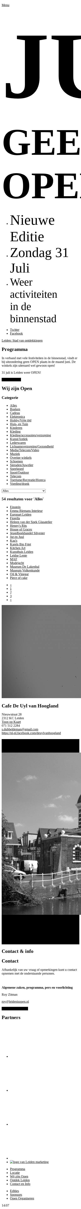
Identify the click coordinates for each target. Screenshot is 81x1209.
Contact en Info (20, 1184)
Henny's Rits (18, 525)
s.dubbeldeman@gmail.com (20, 729)
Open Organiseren (22, 1198)
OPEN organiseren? (15, 1008)
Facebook (16, 333)
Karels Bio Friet (20, 544)
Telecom (15, 476)
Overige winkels (21, 457)
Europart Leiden (20, 514)
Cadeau (15, 413)
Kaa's (13, 540)
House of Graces (21, 529)
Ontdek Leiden (20, 1180)
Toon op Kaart (11, 722)
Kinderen (16, 428)
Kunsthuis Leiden (21, 551)
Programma (17, 1169)
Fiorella (15, 518)
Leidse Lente (18, 555)
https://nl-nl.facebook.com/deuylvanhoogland (31, 733)
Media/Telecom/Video (24, 450)
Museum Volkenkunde (25, 570)
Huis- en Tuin (19, 424)
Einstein (15, 507)
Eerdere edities (11, 379)
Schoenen (16, 461)
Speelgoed (17, 469)
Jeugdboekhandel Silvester (27, 533)
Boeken (15, 409)
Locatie (15, 1172)
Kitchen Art (17, 548)
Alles (13, 405)
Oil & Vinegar (19, 574)
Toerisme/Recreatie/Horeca (27, 480)
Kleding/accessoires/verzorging (30, 435)
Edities (14, 1191)
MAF (13, 559)
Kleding (15, 431)
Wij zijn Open (19, 1176)
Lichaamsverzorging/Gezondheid (32, 446)
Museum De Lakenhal (24, 566)
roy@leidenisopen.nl (15, 1001)
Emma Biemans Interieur (26, 511)
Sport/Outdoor (19, 472)
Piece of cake (18, 578)
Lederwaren (18, 442)
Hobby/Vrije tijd (20, 420)
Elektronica (17, 416)
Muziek (15, 454)
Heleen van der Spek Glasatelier (31, 522)
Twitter (14, 329)
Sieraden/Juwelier (21, 465)
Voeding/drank (19, 483)
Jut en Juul (17, 537)
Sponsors (16, 1194)
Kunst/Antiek (19, 439)
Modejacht (17, 563)
